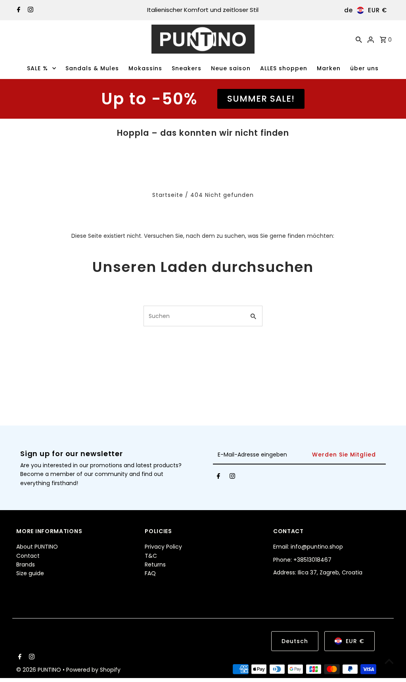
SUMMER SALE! (261, 98)
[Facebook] (17, 10)
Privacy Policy (163, 547)
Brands (25, 564)
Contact (28, 556)
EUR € (377, 10)
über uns (364, 68)
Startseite (167, 195)
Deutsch (295, 641)
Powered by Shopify (93, 670)
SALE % (37, 68)
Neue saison (231, 68)
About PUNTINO (37, 547)
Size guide (30, 573)
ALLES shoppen (283, 68)
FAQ (150, 573)
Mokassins (145, 68)
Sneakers (186, 68)
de (348, 10)
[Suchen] (359, 39)
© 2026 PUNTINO (39, 670)
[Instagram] (29, 10)
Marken (329, 68)
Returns (155, 564)
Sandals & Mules (92, 68)
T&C (151, 556)
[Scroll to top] (389, 661)
